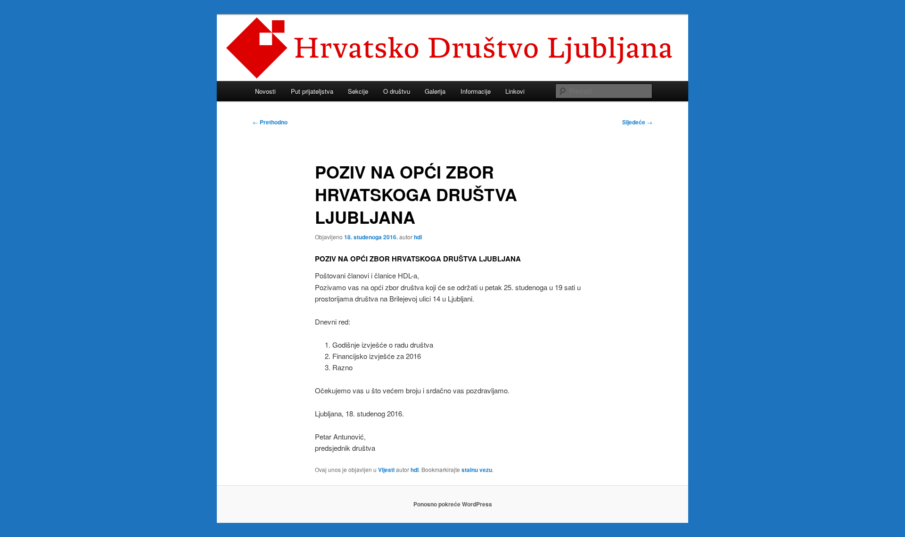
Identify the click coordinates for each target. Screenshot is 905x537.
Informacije (476, 91)
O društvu (396, 91)
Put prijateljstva (312, 91)
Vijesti (386, 469)
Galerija (435, 91)
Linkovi (515, 91)
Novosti (265, 91)
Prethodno (270, 122)
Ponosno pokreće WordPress (452, 504)
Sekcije (358, 91)
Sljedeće (637, 122)
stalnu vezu (476, 469)
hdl (418, 237)
